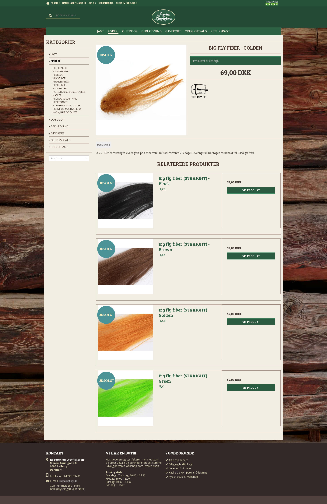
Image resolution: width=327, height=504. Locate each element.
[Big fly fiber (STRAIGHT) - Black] (125, 202)
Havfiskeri (60, 78)
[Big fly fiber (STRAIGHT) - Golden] (125, 334)
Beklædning (61, 81)
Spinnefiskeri (61, 71)
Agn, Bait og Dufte (65, 112)
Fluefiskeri (60, 68)
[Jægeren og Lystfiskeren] (163, 17)
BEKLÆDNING (59, 126)
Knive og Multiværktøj (67, 109)
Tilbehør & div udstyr (67, 105)
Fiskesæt (59, 74)
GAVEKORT (57, 133)
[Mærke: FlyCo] (199, 91)
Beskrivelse (103, 144)
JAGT (53, 54)
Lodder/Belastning (65, 98)
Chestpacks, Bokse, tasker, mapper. (69, 93)
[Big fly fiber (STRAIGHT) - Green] (125, 399)
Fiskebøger (60, 102)
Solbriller (60, 88)
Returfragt (59, 147)
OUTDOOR (57, 119)
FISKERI (55, 61)
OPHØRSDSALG (60, 140)
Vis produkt (251, 190)
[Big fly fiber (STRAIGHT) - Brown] (125, 268)
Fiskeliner (59, 85)
